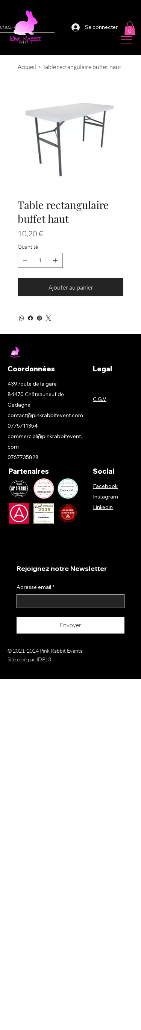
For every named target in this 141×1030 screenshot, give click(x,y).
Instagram (105, 496)
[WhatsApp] (21, 318)
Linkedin (103, 507)
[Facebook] (30, 318)
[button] (129, 28)
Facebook (105, 486)
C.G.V (99, 399)
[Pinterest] (39, 318)
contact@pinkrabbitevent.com (45, 415)
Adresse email (36, 587)
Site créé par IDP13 (29, 659)
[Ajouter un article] (55, 260)
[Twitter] (48, 318)
